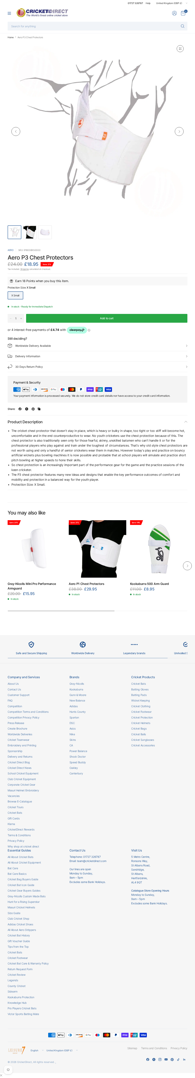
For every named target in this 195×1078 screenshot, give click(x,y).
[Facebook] (148, 1059)
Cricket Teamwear (18, 739)
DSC (72, 723)
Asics (73, 728)
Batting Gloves (140, 689)
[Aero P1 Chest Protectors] (97, 549)
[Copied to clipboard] (39, 408)
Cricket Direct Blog (19, 762)
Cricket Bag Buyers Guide (23, 879)
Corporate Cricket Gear (21, 784)
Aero (11, 250)
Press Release (16, 723)
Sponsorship (15, 751)
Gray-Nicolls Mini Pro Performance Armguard (32, 586)
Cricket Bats (15, 812)
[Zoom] (180, 48)
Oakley (74, 767)
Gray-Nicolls (77, 683)
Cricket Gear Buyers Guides (24, 890)
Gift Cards (14, 818)
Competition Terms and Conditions (28, 711)
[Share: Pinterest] (33, 408)
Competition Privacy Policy (23, 717)
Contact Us (14, 689)
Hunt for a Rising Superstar (23, 901)
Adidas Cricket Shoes (20, 924)
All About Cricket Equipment (24, 862)
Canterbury (76, 773)
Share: (11, 409)
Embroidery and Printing (22, 745)
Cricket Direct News (19, 767)
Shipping (24, 269)
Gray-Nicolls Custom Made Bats (27, 896)
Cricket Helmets (140, 723)
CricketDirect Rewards (21, 829)
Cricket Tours (15, 807)
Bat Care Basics (17, 873)
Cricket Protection (142, 717)
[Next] (179, 131)
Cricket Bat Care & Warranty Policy (28, 963)
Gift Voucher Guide (19, 941)
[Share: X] (26, 408)
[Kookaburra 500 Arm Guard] (158, 549)
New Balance (77, 700)
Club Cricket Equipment (22, 779)
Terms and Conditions (154, 1048)
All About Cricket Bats (20, 857)
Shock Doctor (78, 756)
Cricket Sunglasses (142, 739)
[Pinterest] (172, 1059)
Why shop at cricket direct (23, 846)
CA (71, 745)
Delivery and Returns (20, 756)
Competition (15, 706)
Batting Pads (138, 695)
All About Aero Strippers (22, 929)
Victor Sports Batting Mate (23, 1014)
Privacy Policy (16, 840)
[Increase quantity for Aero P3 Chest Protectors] (21, 318)
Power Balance (78, 751)
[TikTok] (178, 1059)
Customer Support (19, 695)
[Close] (1, 1075)
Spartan (74, 717)
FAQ (10, 700)
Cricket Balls (138, 734)
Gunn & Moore (78, 695)
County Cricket (17, 986)
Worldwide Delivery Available (33, 345)
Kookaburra (76, 689)
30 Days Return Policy (29, 366)
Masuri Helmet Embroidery (23, 790)
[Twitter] (154, 1059)
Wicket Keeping (140, 700)
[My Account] (174, 13)
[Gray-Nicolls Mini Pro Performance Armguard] (36, 549)
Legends (13, 980)
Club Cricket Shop (18, 918)
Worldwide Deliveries (20, 734)
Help (148, 3)
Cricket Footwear (141, 711)
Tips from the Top (18, 946)
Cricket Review (17, 974)
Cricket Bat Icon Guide (21, 885)
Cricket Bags (138, 728)
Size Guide (14, 913)
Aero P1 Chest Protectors (86, 584)
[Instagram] (160, 1059)
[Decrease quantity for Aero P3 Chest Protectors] (11, 318)
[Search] (182, 26)
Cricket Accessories (143, 745)
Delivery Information (27, 356)
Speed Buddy (78, 762)
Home (11, 37)
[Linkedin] (184, 1059)
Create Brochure (17, 728)
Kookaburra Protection (21, 997)
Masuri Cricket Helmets (21, 907)
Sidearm (13, 991)
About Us (13, 683)
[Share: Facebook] (20, 408)
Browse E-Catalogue (20, 801)
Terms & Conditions (19, 835)
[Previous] (15, 131)
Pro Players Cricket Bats (22, 1008)
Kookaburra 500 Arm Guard (149, 584)
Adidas (74, 706)
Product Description (25, 422)
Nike (72, 734)
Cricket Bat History (19, 935)
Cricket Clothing (140, 706)
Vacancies (14, 795)
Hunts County (78, 711)
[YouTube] (166, 1059)
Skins (73, 739)
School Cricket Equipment (23, 773)
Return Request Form (20, 969)
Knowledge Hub (17, 1002)
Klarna (11, 824)
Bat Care (13, 868)
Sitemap (132, 1048)
